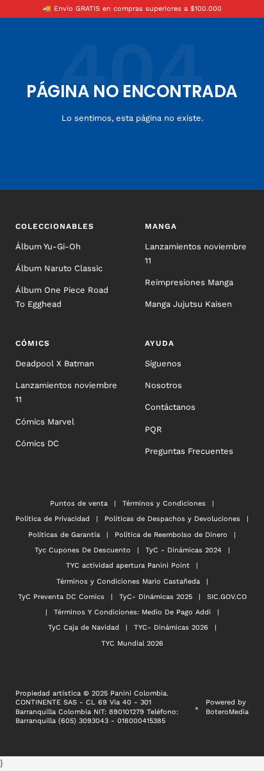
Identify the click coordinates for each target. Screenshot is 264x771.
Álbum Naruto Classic (59, 268)
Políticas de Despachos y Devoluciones (172, 519)
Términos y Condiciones (164, 503)
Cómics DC (37, 443)
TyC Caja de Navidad (83, 627)
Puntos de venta (79, 503)
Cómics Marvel (44, 421)
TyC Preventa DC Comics (61, 597)
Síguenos (163, 363)
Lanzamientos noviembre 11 (196, 253)
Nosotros (163, 385)
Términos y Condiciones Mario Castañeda (128, 581)
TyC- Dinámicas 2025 (155, 597)
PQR (153, 429)
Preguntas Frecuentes (189, 451)
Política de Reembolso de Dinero (171, 535)
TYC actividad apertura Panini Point (128, 565)
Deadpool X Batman (54, 363)
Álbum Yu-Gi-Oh (48, 246)
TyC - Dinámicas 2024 (183, 550)
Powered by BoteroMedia (227, 706)
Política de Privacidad (52, 519)
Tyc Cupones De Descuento (83, 550)
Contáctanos (170, 407)
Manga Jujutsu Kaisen (188, 304)
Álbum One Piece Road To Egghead (61, 297)
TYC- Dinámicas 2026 (171, 627)
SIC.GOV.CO (227, 597)
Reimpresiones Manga (189, 282)
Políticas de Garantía (64, 535)
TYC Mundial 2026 (132, 643)
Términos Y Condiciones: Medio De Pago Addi (132, 612)
